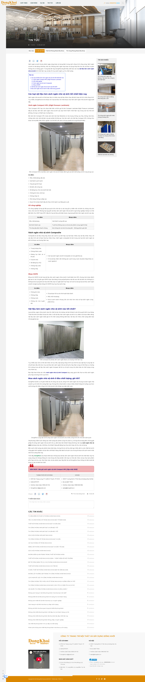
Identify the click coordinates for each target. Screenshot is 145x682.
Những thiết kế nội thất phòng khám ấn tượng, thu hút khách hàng (61, 596)
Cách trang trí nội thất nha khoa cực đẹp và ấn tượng (61, 604)
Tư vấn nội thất (39, 51)
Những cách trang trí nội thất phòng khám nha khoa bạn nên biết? (61, 593)
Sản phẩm (33, 3)
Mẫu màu (31, 51)
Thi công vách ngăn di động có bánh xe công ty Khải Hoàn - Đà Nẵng (106, 136)
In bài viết (91, 493)
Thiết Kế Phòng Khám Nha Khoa (55, 51)
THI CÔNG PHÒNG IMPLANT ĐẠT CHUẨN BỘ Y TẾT (61, 527)
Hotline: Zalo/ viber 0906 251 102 (69, 651)
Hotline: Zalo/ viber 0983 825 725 (99, 651)
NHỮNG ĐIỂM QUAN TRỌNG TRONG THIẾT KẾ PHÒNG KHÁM (61, 554)
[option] (72, 24)
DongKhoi (37, 455)
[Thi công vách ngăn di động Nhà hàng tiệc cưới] (106, 89)
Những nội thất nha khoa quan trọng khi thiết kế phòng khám (61, 608)
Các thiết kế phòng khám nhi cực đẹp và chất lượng (61, 623)
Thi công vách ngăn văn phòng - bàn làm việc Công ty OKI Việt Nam (106, 78)
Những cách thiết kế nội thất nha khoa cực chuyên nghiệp (61, 600)
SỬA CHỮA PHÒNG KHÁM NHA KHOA (61, 550)
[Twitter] (37, 61)
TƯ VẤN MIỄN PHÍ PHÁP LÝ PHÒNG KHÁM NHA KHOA (61, 516)
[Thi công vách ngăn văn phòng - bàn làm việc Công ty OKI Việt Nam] (106, 69)
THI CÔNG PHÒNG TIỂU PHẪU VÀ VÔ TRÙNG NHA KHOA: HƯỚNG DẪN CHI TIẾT (61, 581)
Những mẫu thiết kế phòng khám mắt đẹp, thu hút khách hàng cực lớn (61, 612)
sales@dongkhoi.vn (95, 654)
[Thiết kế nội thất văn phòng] (106, 147)
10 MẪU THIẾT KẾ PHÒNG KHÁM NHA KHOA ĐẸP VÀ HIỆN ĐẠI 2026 (61, 570)
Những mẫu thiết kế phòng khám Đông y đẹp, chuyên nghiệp (61, 620)
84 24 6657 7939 (94, 648)
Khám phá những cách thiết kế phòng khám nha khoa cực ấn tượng (61, 627)
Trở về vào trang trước (79, 493)
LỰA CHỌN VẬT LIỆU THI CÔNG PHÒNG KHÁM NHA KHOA (61, 577)
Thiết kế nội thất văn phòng (106, 154)
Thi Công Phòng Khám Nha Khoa (75, 51)
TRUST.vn (60, 679)
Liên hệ (58, 3)
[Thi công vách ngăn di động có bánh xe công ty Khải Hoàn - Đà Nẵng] (106, 127)
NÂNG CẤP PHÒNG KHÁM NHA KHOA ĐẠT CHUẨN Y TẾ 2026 (61, 547)
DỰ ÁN (42, 3)
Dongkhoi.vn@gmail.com (67, 654)
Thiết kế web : (55, 679)
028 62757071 (64, 648)
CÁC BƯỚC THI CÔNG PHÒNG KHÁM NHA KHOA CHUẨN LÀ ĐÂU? (61, 589)
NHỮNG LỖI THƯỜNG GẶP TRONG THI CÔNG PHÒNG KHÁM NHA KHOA (61, 573)
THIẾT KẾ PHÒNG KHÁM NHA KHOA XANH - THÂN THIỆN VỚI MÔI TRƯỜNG (61, 558)
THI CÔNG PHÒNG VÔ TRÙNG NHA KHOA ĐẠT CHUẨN (61, 539)
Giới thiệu (23, 3)
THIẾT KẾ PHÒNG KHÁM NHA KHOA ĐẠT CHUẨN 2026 (61, 523)
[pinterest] (41, 61)
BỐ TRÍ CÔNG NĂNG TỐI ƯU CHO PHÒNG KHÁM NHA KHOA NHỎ (61, 562)
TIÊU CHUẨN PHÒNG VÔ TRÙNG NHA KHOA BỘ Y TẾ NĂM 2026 (61, 520)
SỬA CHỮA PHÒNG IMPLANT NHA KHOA (61, 535)
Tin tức (50, 3)
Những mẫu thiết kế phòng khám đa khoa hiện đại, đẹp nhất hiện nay (61, 616)
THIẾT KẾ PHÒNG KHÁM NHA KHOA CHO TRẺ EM (61, 566)
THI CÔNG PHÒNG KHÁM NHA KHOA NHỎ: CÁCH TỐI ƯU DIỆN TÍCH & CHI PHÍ (61, 585)
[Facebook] (29, 61)
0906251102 (113, 3)
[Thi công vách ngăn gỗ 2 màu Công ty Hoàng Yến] (106, 108)
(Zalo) (118, 3)
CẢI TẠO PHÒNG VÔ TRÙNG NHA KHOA (61, 543)
